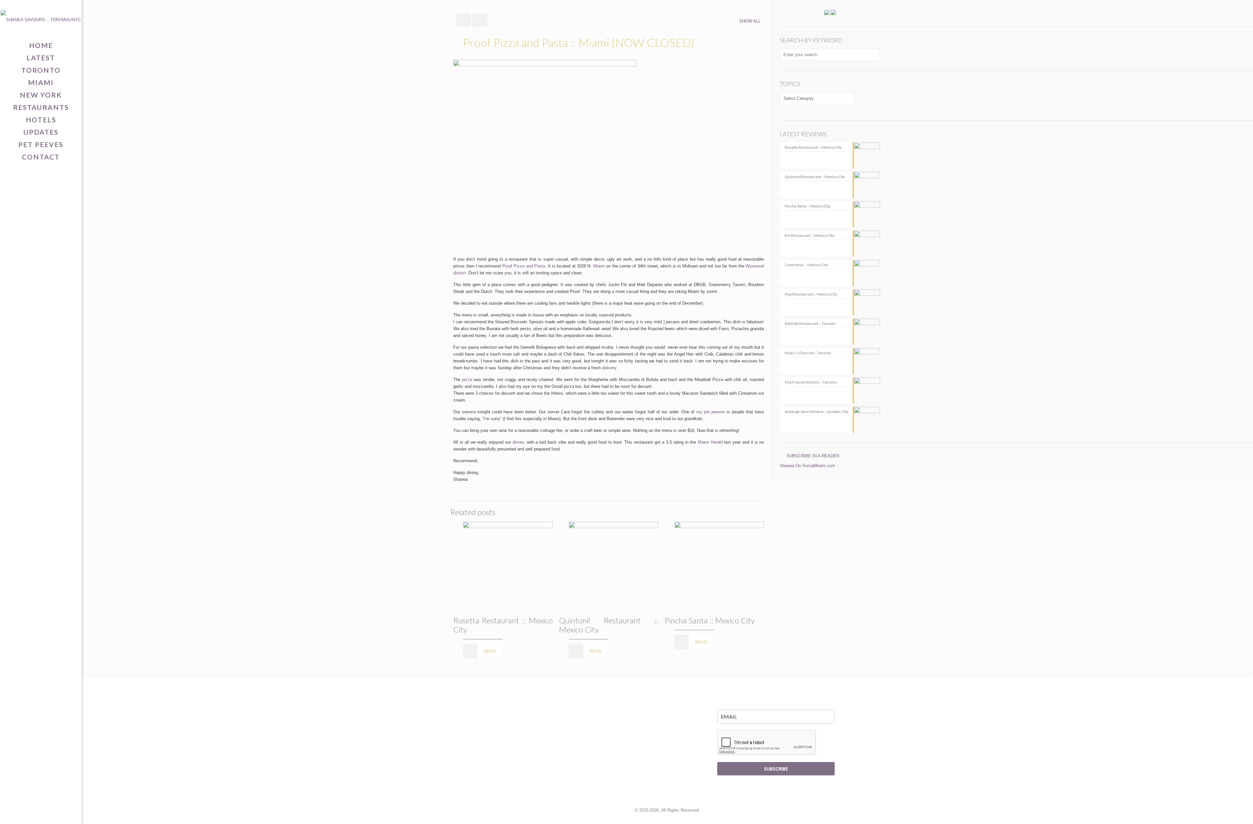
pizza (467, 379)
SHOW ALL (750, 21)
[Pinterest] (41, 813)
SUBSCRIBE (776, 769)
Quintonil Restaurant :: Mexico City (608, 625)
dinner (518, 442)
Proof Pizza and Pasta (523, 266)
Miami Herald (710, 442)
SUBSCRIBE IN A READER (812, 455)
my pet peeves (710, 411)
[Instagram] (51, 813)
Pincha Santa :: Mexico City (710, 620)
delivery (609, 367)
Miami (599, 266)
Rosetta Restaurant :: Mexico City (502, 625)
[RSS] (61, 813)
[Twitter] (30, 813)
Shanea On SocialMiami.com (807, 465)
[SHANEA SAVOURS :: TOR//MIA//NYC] (41, 19)
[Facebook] (20, 813)
